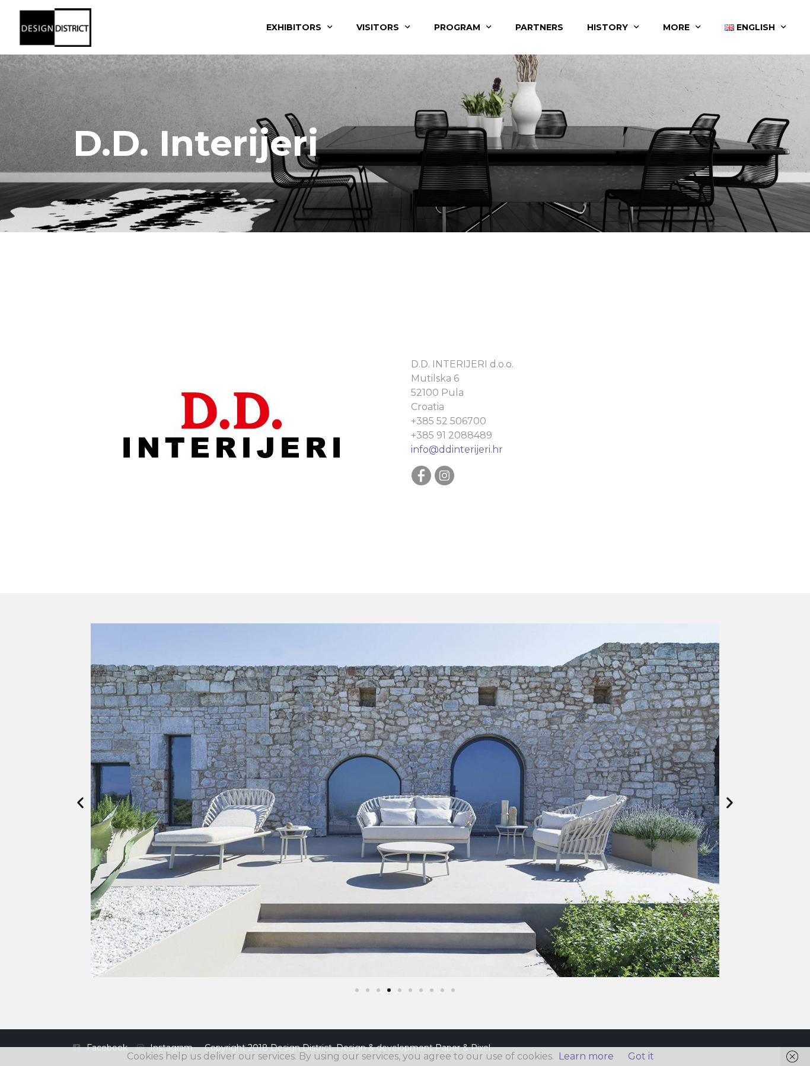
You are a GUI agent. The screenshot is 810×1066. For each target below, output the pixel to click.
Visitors (377, 27)
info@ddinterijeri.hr (457, 449)
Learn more (586, 1056)
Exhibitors (293, 27)
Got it (641, 1056)
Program (457, 27)
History (607, 27)
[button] (80, 802)
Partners (539, 27)
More (676, 27)
